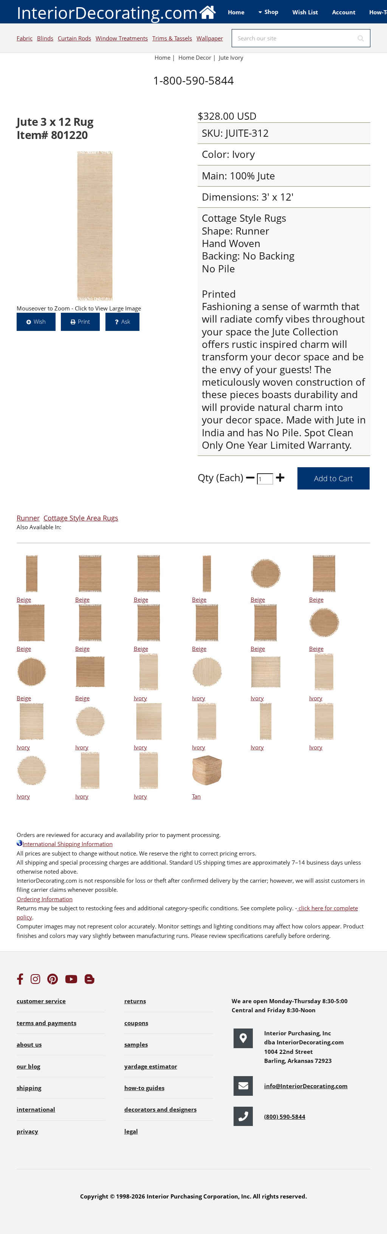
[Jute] (95, 225)
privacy (27, 1131)
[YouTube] (71, 981)
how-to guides (144, 1088)
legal (131, 1131)
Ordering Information (45, 899)
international (36, 1109)
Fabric (25, 38)
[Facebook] (20, 981)
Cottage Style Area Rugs (80, 517)
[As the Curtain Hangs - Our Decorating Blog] (89, 981)
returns (135, 1001)
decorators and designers (160, 1109)
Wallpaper (210, 38)
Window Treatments (122, 38)
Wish (40, 321)
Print (84, 321)
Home (236, 12)
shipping (29, 1088)
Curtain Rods (74, 38)
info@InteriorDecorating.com (306, 1086)
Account (344, 12)
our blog (28, 1066)
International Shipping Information (68, 844)
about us (29, 1044)
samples (136, 1044)
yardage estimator (150, 1066)
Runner (28, 517)
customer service (41, 1001)
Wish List (305, 12)
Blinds (45, 38)
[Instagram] (35, 981)
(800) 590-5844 (284, 1116)
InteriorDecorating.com (107, 12)
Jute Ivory (231, 57)
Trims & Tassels (172, 38)
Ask (125, 321)
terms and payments (46, 1023)
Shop (272, 11)
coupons (136, 1023)
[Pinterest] (52, 981)
